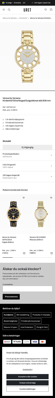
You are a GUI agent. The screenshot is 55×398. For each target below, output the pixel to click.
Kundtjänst (8, 315)
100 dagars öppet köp (14, 126)
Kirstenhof (23, 18)
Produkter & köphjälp (41, 315)
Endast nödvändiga (27, 383)
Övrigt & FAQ (42, 327)
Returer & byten (10, 327)
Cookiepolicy (27, 369)
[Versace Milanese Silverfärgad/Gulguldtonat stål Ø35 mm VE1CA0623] (41, 214)
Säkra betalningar (12, 129)
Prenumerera (11, 297)
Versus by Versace (10, 18)
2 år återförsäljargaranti (14, 119)
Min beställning (23, 315)
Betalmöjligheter (11, 321)
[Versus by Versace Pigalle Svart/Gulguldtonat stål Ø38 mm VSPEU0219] (14, 214)
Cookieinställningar (27, 389)
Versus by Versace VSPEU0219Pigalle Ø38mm (9, 239)
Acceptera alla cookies (27, 377)
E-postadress (8, 284)
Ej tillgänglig (27, 147)
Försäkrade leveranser (14, 123)
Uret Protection (27, 327)
